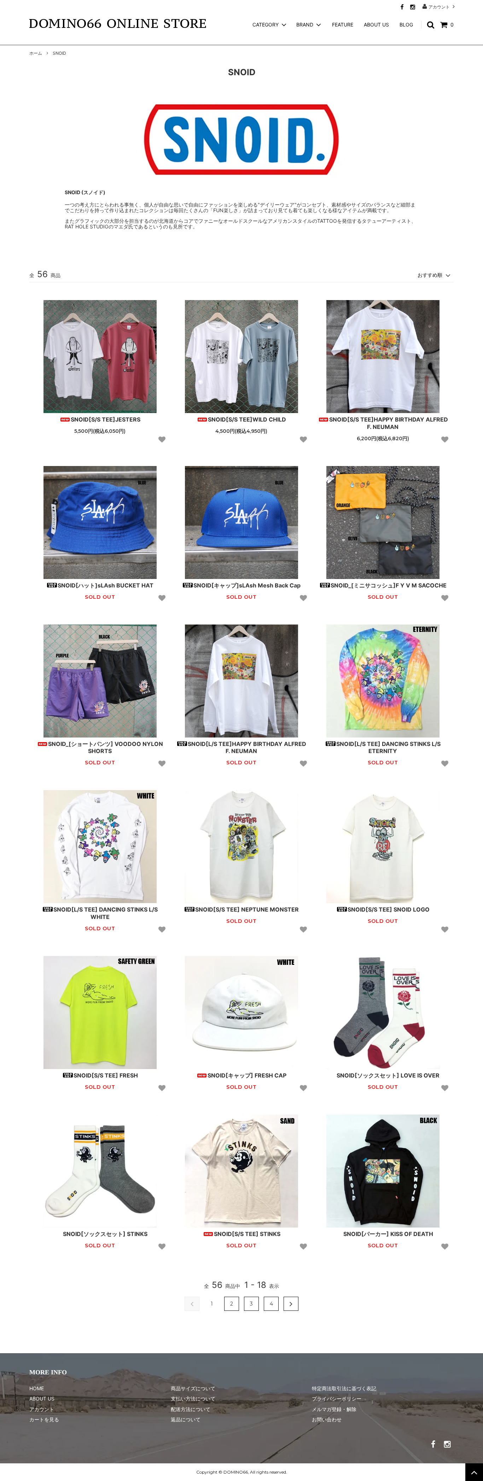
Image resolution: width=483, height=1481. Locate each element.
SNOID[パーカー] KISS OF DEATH (388, 1233)
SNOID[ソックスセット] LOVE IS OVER (388, 1075)
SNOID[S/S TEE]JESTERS (105, 419)
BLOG (406, 25)
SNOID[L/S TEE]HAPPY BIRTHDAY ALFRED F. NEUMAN (247, 747)
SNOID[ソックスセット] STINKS (105, 1233)
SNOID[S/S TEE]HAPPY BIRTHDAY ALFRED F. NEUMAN (388, 423)
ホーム (35, 53)
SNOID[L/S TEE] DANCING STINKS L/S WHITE (105, 913)
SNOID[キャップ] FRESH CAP (247, 1075)
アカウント (439, 6)
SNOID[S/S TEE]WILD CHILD (247, 419)
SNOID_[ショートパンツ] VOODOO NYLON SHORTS (105, 747)
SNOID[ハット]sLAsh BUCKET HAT (105, 585)
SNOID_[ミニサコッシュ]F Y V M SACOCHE (389, 585)
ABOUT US (376, 25)
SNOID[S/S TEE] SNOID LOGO (389, 909)
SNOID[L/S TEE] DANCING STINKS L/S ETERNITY (388, 747)
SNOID (59, 53)
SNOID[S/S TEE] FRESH (106, 1075)
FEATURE (342, 25)
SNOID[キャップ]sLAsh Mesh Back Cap (247, 585)
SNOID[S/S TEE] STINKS (247, 1233)
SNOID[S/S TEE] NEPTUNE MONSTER (247, 909)
